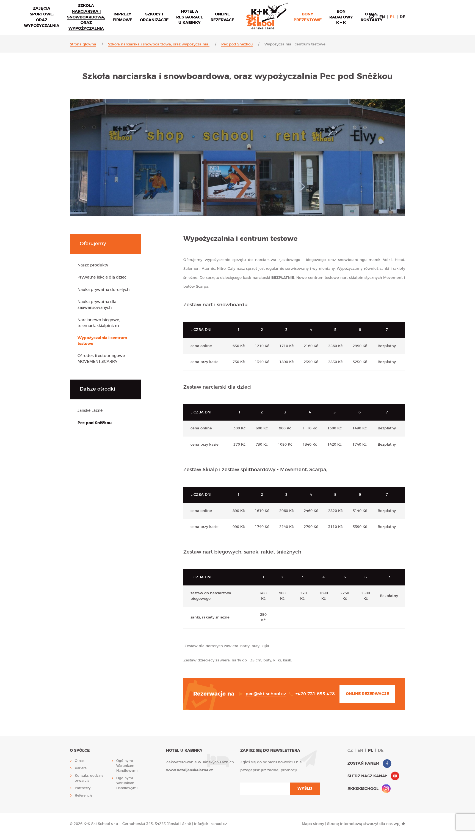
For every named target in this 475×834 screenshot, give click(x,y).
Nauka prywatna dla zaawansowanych (97, 305)
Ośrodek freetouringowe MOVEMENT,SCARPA (101, 359)
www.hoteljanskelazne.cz (189, 770)
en (382, 17)
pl (392, 17)
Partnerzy (82, 788)
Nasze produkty (93, 265)
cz (371, 17)
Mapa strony (313, 824)
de (402, 17)
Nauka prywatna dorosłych (103, 290)
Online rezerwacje (367, 694)
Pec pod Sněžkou (237, 44)
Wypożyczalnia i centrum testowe (102, 341)
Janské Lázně (90, 411)
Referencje (83, 795)
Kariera (81, 768)
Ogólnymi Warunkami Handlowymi (126, 765)
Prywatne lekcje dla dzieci (103, 277)
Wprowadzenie (268, 16)
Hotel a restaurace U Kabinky (189, 17)
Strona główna (83, 44)
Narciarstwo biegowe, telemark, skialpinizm (99, 323)
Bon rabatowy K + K (341, 17)
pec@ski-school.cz (265, 694)
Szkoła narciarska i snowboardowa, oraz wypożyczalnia (86, 17)
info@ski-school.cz (210, 824)
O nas (79, 760)
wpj (397, 824)
